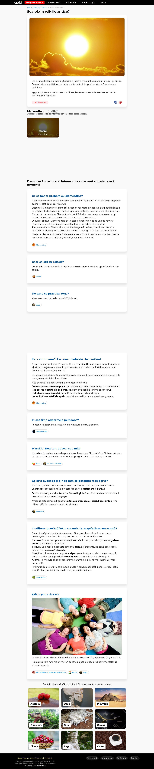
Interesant (40, 102)
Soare (44, 7)
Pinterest (122, 758)
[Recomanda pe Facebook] (115, 102)
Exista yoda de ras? (45, 594)
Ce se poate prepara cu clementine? (57, 196)
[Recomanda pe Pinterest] (120, 102)
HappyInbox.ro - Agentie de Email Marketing (34, 758)
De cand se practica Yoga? (50, 293)
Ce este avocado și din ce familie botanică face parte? (70, 480)
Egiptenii (37, 92)
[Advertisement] (77, 156)
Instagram (107, 758)
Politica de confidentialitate (35, 766)
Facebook (92, 758)
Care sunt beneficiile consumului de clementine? (66, 359)
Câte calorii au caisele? (48, 262)
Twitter (134, 758)
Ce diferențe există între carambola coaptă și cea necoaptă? (74, 528)
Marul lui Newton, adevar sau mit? (56, 448)
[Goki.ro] (18, 2)
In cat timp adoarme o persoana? (55, 420)
